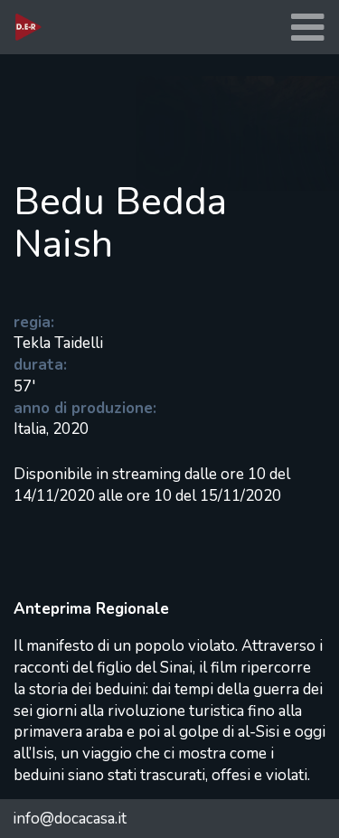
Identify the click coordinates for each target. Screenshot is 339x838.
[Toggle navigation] (307, 27)
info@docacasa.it (70, 818)
